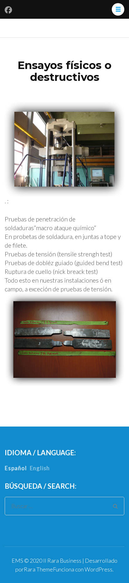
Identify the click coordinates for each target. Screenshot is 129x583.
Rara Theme (38, 569)
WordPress (98, 569)
